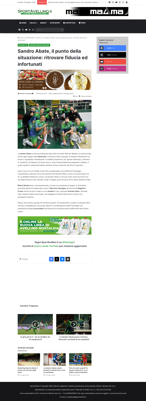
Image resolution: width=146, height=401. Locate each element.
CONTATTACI (70, 23)
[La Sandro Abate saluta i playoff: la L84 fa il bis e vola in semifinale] (54, 359)
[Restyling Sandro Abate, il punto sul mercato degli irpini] (29, 359)
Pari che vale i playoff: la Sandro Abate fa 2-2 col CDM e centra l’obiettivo (78, 370)
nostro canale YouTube (46, 246)
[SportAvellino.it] (35, 12)
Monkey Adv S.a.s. (109, 386)
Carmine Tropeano (25, 93)
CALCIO (33, 23)
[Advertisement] (54, 283)
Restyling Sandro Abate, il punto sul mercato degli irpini (28, 370)
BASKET (43, 23)
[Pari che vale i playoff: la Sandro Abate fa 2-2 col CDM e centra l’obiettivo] (80, 359)
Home (21, 38)
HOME (23, 23)
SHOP (83, 23)
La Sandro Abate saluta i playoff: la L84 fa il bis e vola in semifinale (54, 370)
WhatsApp (68, 242)
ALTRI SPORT (55, 23)
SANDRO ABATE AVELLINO (39, 45)
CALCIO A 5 (39, 38)
